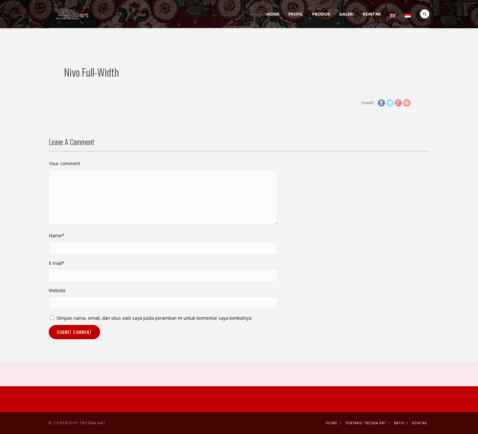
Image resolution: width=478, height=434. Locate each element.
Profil (295, 14)
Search (424, 14)
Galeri (346, 14)
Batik (399, 423)
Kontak (372, 14)
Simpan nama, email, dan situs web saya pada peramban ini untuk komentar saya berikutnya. (154, 318)
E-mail (56, 263)
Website (57, 290)
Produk (321, 14)
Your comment (64, 163)
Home (272, 14)
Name (56, 235)
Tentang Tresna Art (365, 423)
